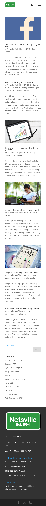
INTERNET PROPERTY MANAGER (18, 462)
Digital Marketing (20, 88)
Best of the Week (11, 360)
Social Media (17, 90)
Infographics (10, 314)
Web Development (12, 398)
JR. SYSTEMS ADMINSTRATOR (17, 466)
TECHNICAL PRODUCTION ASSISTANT (20, 475)
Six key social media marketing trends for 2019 (22, 149)
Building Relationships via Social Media (22, 210)
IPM (34, 275)
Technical (27, 90)
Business (8, 364)
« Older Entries (11, 345)
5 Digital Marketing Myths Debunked (21, 272)
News (7, 383)
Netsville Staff (12, 49)
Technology (9, 394)
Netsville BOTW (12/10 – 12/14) (19, 82)
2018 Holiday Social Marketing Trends (22, 308)
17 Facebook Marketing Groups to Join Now (22, 45)
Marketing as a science (14, 278)
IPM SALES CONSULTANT (15, 471)
